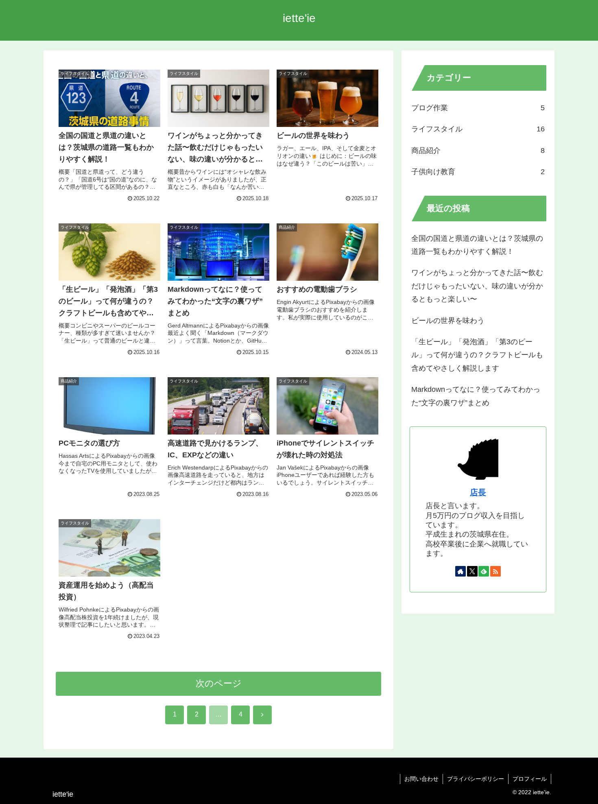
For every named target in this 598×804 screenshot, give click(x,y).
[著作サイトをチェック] (460, 571)
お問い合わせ (421, 779)
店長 (478, 492)
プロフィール (530, 779)
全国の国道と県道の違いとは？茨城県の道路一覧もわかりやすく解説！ (477, 245)
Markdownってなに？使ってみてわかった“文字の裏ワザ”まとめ (475, 395)
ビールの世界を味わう (448, 321)
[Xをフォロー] (472, 571)
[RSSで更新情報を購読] (495, 571)
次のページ (219, 683)
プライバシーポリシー (475, 779)
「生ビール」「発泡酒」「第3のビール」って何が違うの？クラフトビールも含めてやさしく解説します (477, 355)
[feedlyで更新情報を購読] (483, 571)
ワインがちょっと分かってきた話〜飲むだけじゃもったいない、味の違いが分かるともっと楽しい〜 (477, 286)
